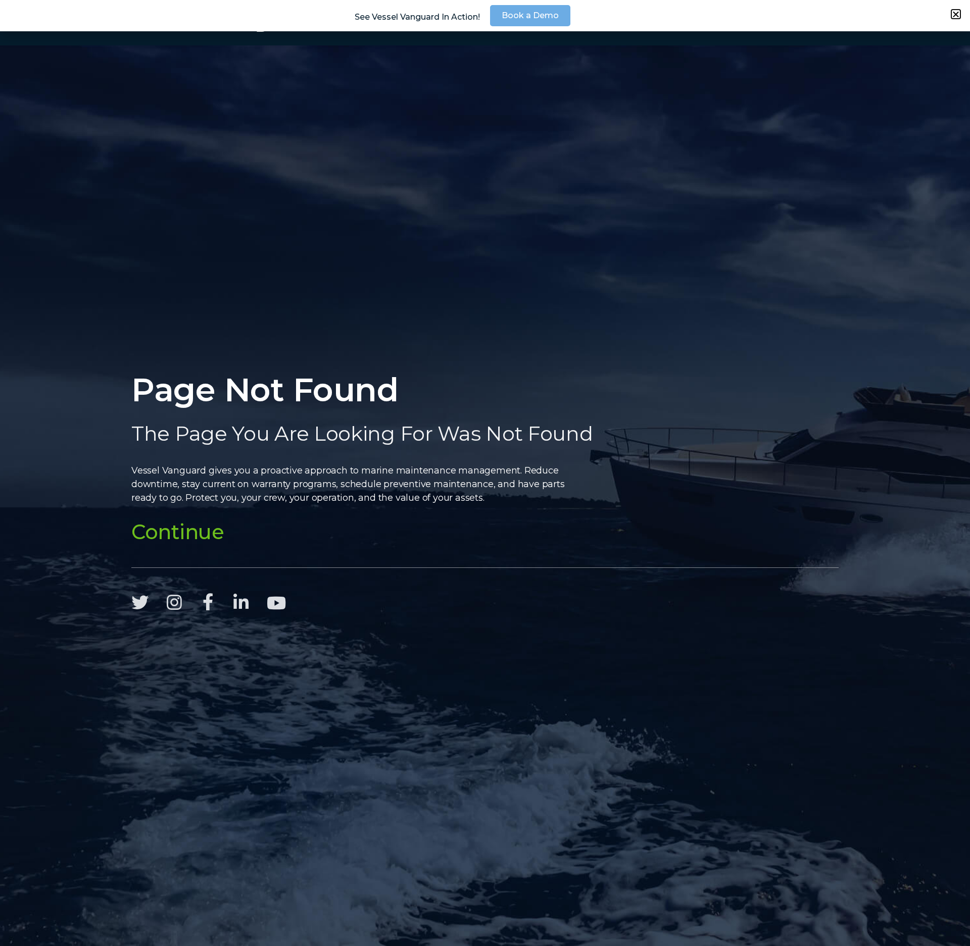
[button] (956, 14)
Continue (177, 531)
